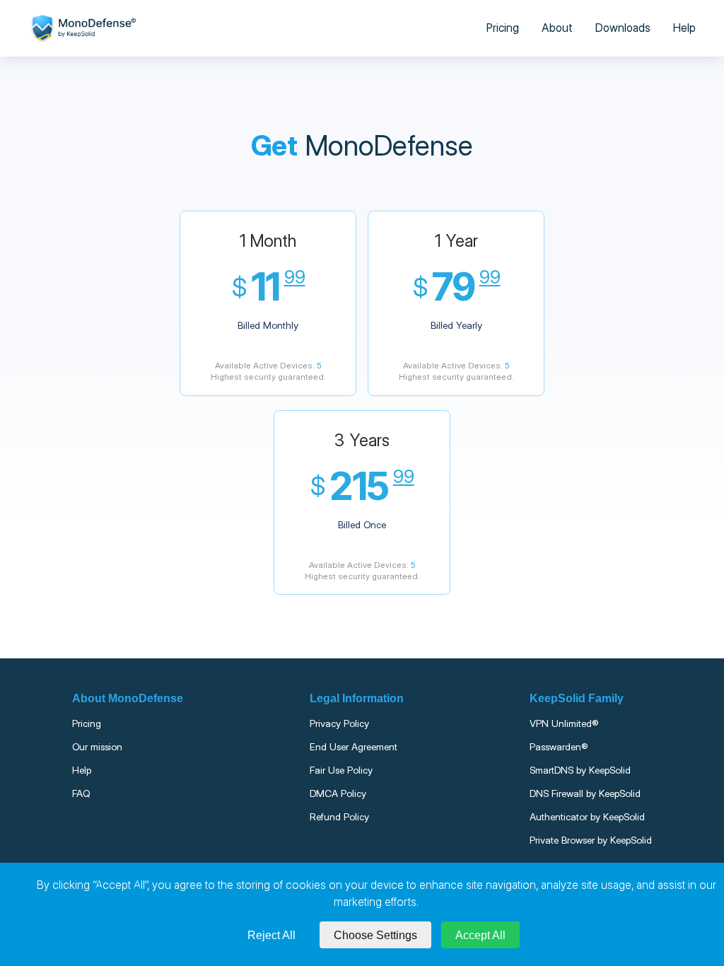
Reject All (271, 935)
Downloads (622, 28)
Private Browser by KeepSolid (591, 840)
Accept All (480, 935)
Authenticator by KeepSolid (587, 816)
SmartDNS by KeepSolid (580, 770)
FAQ (81, 793)
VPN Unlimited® (564, 723)
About (557, 28)
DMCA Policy (338, 793)
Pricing (502, 28)
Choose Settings (375, 935)
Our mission (97, 746)
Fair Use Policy (341, 770)
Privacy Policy (339, 723)
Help (684, 28)
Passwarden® (559, 746)
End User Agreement (353, 746)
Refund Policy (339, 816)
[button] (268, 303)
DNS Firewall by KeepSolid (585, 793)
